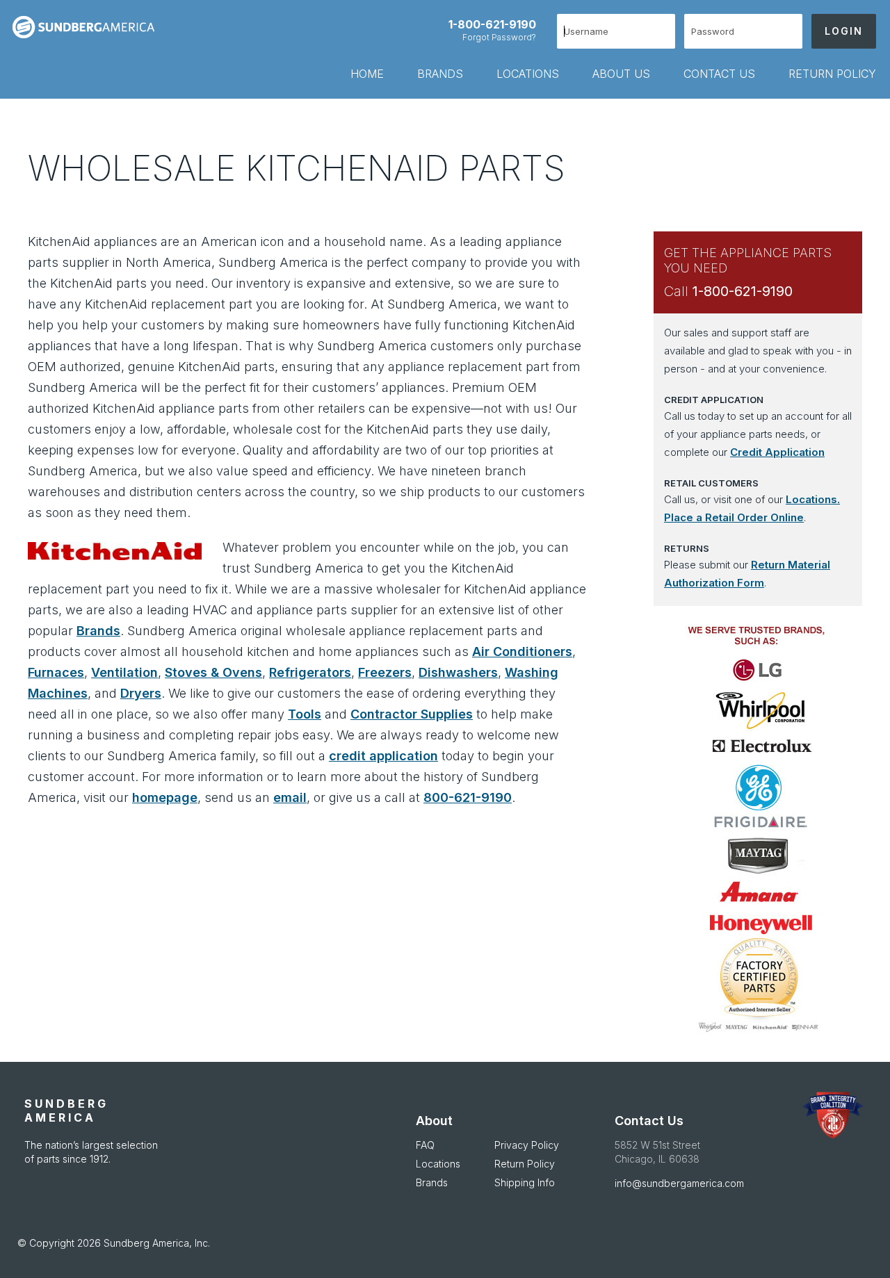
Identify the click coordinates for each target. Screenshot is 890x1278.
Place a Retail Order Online (734, 517)
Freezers (385, 672)
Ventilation (124, 672)
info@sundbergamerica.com (679, 1183)
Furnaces (56, 672)
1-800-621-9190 (492, 24)
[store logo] (89, 27)
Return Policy (524, 1164)
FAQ (425, 1145)
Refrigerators (310, 672)
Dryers (140, 693)
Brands (98, 630)
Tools (304, 714)
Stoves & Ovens (213, 672)
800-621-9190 (467, 797)
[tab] (350, 74)
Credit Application (777, 452)
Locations (438, 1164)
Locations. (813, 499)
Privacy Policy (526, 1145)
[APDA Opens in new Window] (833, 1115)
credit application (383, 755)
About (434, 1120)
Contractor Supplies (411, 714)
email (290, 797)
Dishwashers (458, 672)
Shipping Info (524, 1182)
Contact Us (649, 1120)
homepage (164, 797)
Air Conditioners (522, 651)
